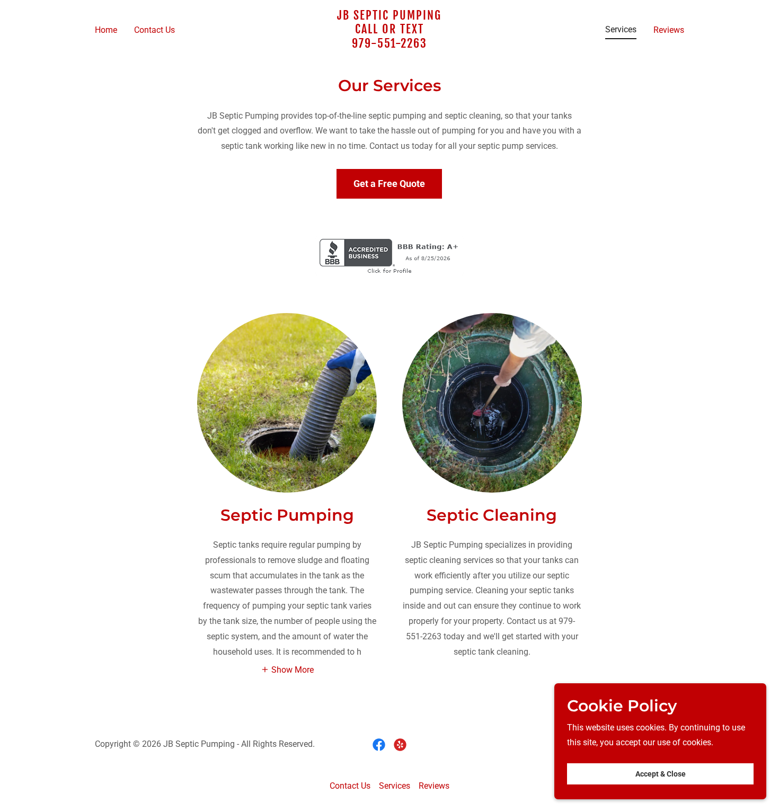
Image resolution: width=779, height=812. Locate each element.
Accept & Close (660, 774)
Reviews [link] (668, 30)
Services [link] (620, 29)
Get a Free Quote (389, 183)
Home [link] (106, 30)
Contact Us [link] (154, 30)
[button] (287, 669)
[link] (389, 45)
